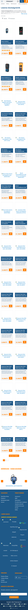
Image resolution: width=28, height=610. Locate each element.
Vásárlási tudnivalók (19, 504)
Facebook (19, 577)
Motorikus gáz (4, 582)
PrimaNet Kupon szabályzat (21, 502)
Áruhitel (16, 508)
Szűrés (5, 18)
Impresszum (17, 496)
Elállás (16, 509)
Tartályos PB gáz (4, 578)
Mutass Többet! (14, 455)
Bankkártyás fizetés (5, 500)
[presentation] (2, 481)
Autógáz (2, 580)
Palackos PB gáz (4, 576)
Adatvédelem (18, 500)
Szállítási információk (19, 506)
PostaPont (3, 498)
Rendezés (12, 18)
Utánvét (2, 502)
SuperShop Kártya (5, 496)
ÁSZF (16, 498)
